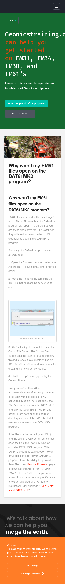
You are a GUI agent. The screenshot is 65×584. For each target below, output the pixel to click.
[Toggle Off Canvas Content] (56, 6)
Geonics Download (38, 464)
